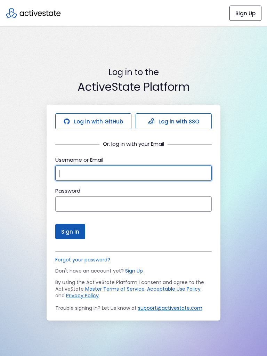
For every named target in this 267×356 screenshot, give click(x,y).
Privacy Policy (82, 295)
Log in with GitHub (98, 121)
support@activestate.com (170, 308)
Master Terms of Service (115, 288)
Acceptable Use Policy (174, 288)
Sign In (70, 231)
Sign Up (245, 13)
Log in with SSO (179, 121)
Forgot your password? (82, 259)
